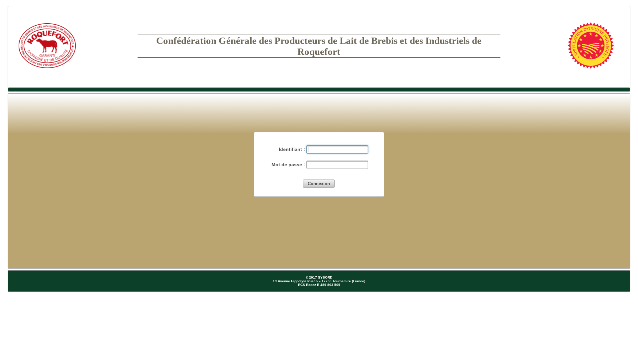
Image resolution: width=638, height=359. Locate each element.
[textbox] (337, 149)
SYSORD (325, 277)
